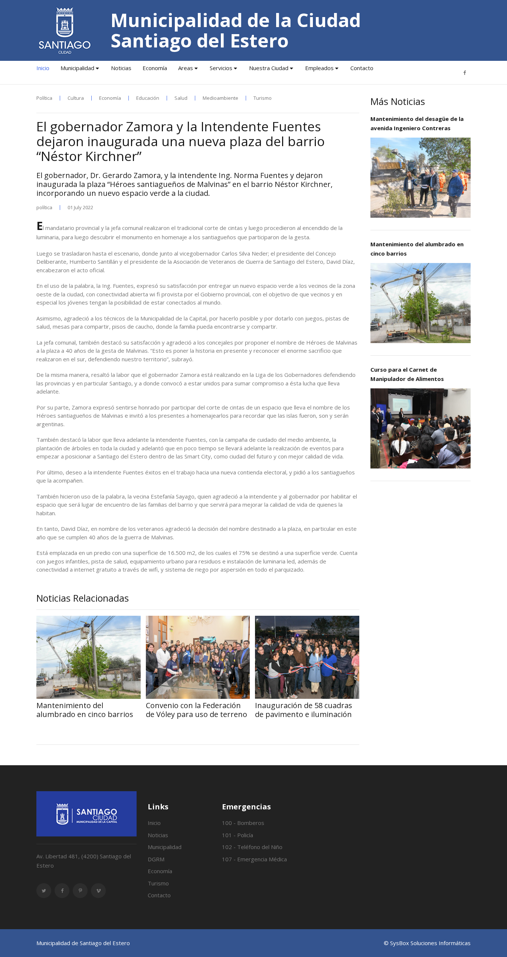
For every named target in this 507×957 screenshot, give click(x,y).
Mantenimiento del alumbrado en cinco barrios (417, 248)
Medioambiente (220, 98)
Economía (155, 68)
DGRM (156, 859)
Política (44, 98)
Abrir (420, 177)
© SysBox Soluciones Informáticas (427, 943)
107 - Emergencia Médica (254, 859)
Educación (147, 98)
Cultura (76, 98)
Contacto (361, 68)
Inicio (42, 68)
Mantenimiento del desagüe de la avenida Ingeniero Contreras (417, 123)
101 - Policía (237, 835)
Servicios (221, 68)
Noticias (121, 68)
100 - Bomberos (243, 822)
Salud (180, 98)
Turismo (263, 98)
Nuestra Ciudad (268, 68)
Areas (185, 68)
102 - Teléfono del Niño (252, 847)
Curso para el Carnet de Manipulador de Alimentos (407, 374)
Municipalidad (77, 68)
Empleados (319, 68)
